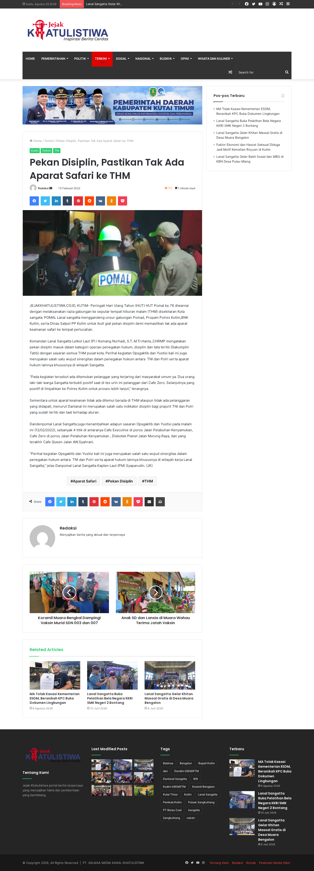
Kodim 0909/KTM (174, 786)
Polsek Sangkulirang (201, 802)
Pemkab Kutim (172, 802)
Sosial (121, 58)
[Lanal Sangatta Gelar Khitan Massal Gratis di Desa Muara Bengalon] (170, 675)
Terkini (101, 58)
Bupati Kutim (206, 763)
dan (165, 771)
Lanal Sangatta (207, 794)
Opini (185, 58)
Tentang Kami (219, 863)
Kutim (34, 150)
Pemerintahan (53, 58)
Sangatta (194, 810)
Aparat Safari (84, 481)
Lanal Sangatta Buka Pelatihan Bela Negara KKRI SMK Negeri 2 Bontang (110, 698)
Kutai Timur (170, 794)
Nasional (143, 58)
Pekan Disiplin (120, 481)
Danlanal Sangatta (175, 779)
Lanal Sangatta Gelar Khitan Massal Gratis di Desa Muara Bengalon (133, 4)
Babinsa (168, 763)
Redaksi (43, 188)
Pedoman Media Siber (274, 863)
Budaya (166, 58)
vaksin (190, 818)
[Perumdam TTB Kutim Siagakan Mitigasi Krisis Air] (144, 790)
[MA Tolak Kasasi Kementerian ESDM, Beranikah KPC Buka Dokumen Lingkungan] (55, 675)
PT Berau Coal (172, 810)
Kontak (251, 863)
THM (148, 481)
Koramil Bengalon (203, 786)
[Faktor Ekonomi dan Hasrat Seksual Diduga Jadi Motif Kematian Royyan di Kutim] (101, 777)
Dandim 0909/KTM (186, 771)
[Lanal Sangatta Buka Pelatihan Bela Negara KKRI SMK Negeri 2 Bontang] (112, 675)
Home (30, 58)
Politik (80, 58)
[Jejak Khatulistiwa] (68, 30)
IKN (195, 779)
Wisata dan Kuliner (214, 58)
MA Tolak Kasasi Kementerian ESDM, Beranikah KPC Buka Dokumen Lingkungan (55, 698)
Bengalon (186, 763)
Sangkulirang (171, 818)
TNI (56, 150)
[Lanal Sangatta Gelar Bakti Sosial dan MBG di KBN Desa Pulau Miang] (122, 777)
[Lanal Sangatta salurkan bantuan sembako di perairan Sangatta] (144, 777)
